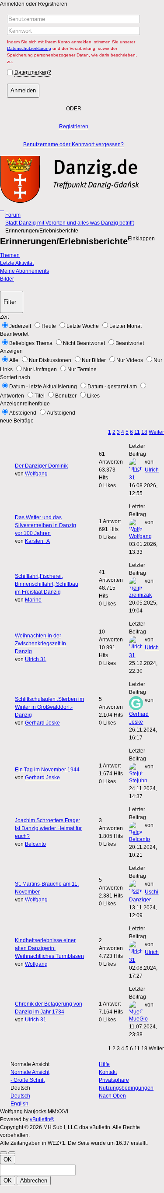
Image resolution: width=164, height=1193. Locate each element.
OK (7, 1159)
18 (144, 432)
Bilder (7, 279)
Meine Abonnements (24, 271)
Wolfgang (36, 474)
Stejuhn (138, 781)
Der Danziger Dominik (41, 466)
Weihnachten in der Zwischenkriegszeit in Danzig (40, 644)
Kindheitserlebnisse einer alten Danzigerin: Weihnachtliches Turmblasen (49, 948)
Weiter (156, 432)
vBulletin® (42, 1119)
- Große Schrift (27, 1080)
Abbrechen (33, 1180)
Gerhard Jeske (42, 723)
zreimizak (140, 595)
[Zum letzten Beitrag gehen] (146, 493)
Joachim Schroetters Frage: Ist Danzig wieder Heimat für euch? (48, 828)
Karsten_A (37, 541)
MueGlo (138, 1019)
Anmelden (23, 90)
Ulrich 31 (35, 659)
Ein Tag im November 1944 (47, 770)
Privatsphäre (114, 1080)
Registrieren (73, 126)
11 (137, 432)
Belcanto (35, 844)
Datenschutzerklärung (29, 48)
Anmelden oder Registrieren (33, 4)
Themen (10, 255)
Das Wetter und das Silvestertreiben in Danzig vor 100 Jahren (45, 525)
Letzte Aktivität (17, 263)
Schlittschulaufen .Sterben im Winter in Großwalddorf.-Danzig (49, 707)
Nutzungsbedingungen (126, 1088)
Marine (33, 600)
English (19, 1104)
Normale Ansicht (29, 1072)
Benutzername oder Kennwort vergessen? (73, 144)
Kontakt (108, 1072)
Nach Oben (112, 1096)
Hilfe (104, 1064)
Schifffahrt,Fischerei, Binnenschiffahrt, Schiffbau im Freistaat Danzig (46, 584)
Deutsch (20, 1096)
